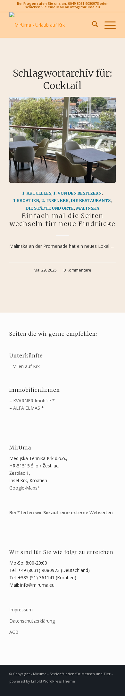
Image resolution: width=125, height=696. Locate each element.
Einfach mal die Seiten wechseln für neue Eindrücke (62, 220)
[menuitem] (92, 25)
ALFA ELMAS (26, 408)
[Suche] (92, 25)
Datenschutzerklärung (32, 621)
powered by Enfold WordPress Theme (42, 681)
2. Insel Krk (55, 200)
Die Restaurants (91, 200)
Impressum (21, 610)
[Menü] (107, 25)
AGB (14, 632)
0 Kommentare (77, 270)
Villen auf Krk (26, 366)
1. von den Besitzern (78, 193)
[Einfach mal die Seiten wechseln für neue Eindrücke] (62, 140)
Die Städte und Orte (50, 208)
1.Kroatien (26, 200)
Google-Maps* (24, 488)
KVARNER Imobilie (32, 401)
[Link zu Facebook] (101, 688)
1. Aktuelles (36, 193)
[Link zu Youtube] (111, 688)
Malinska (87, 208)
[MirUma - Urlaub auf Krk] (51, 25)
